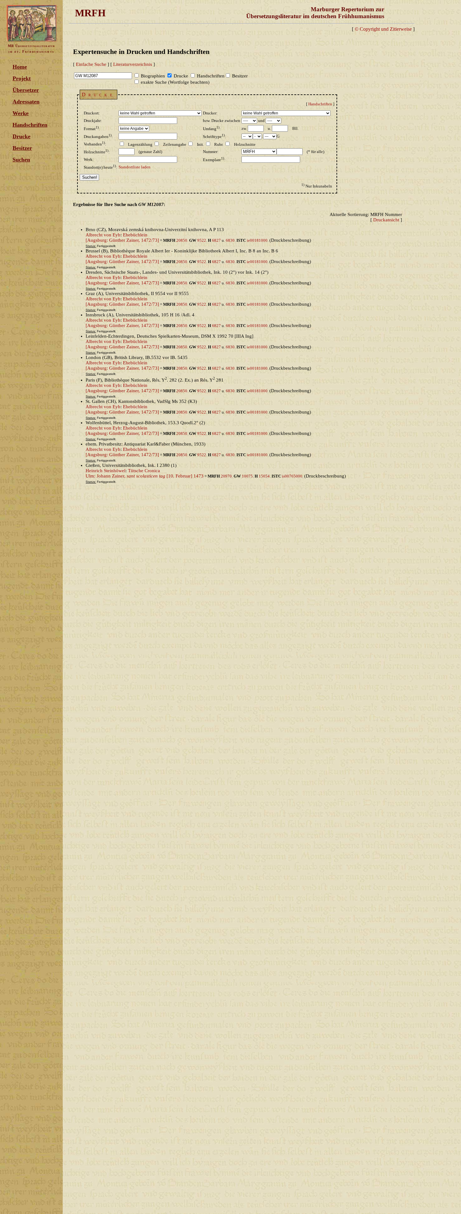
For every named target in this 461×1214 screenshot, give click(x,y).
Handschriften (30, 125)
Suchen (21, 159)
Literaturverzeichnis (132, 64)
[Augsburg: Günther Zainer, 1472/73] (122, 240)
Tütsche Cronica (144, 470)
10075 (247, 476)
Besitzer (22, 148)
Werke (21, 113)
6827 (216, 240)
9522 (201, 240)
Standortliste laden (135, 167)
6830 (230, 240)
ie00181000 (257, 240)
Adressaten (26, 101)
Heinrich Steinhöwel (105, 470)
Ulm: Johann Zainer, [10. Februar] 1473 (145, 475)
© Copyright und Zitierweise (383, 29)
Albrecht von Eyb (103, 234)
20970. (227, 476)
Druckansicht (386, 219)
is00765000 (292, 476)
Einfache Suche (91, 64)
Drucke (21, 136)
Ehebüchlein (135, 234)
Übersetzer (26, 90)
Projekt (22, 78)
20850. (182, 240)
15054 (264, 476)
